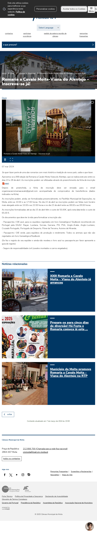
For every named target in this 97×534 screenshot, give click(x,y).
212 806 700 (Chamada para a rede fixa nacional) (45, 449)
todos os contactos (11, 459)
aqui (7, 183)
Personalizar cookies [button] (45, 9)
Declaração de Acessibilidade (56, 496)
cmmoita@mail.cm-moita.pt (35, 452)
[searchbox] (48, 45)
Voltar (9, 414)
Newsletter (54, 475)
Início (4, 73)
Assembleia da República (53, 503)
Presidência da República (30, 503)
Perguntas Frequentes (59, 471)
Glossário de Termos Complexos (14, 499)
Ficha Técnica (7, 496)
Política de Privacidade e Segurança (29, 496)
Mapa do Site (67, 475)
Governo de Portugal (10, 503)
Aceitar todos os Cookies (74, 9)
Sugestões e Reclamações (81, 471)
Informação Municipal (26, 73)
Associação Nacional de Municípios (79, 503)
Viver (12, 73)
